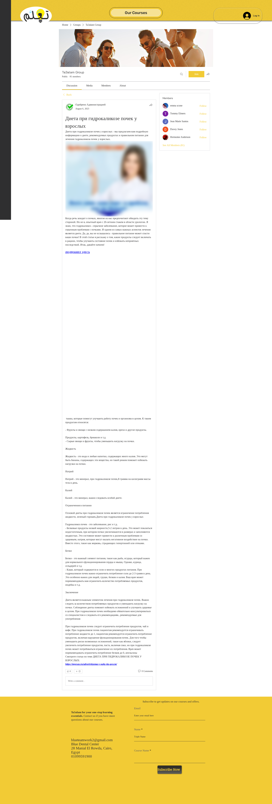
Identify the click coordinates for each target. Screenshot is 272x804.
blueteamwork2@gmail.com (92, 740)
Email (137, 708)
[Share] (151, 105)
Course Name (141, 750)
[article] (109, 395)
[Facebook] (6, 784)
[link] (71, 85)
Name (137, 729)
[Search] (181, 74)
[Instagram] (6, 796)
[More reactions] (78, 671)
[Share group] (208, 74)
